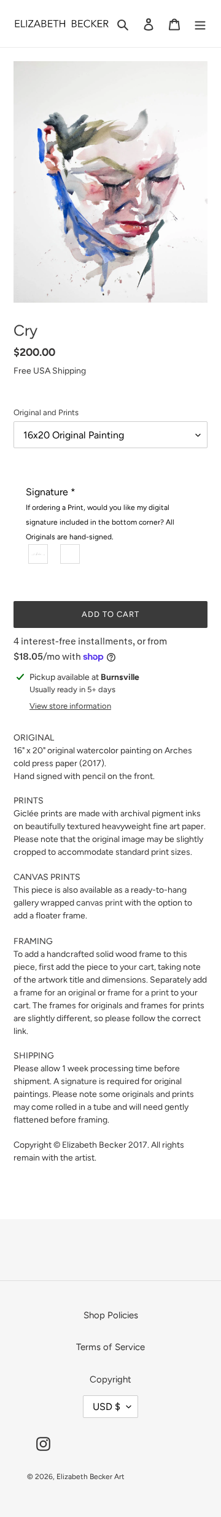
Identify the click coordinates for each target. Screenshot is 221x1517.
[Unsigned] (70, 554)
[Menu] (200, 23)
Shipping (69, 371)
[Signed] (39, 554)
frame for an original (58, 992)
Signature (100, 513)
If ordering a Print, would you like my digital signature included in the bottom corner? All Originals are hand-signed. (100, 522)
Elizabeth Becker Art (90, 1476)
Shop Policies (110, 1315)
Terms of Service (110, 1347)
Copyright (110, 1379)
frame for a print (138, 992)
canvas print (99, 903)
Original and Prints (46, 412)
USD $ (106, 1406)
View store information (70, 706)
